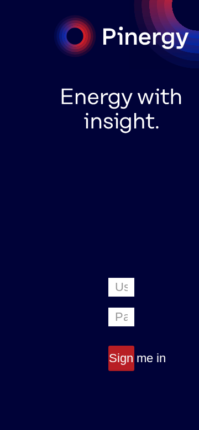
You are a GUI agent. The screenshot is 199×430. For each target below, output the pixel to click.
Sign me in (121, 358)
